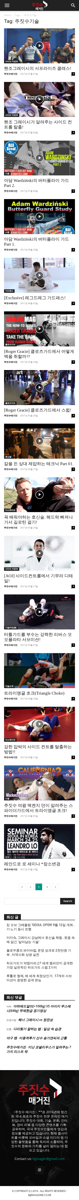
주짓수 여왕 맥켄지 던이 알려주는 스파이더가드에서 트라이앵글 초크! (38, 808)
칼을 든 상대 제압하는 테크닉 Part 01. (39, 463)
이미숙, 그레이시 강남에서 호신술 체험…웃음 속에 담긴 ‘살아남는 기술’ (40, 940)
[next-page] (55, 887)
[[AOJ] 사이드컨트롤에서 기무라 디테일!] (39, 553)
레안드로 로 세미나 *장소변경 (32, 864)
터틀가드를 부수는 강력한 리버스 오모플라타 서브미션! (38, 637)
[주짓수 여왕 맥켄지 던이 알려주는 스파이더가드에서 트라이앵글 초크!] (39, 782)
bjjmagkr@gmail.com (49, 1158)
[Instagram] (39, 1170)
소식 (7, 857)
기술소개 (9, 686)
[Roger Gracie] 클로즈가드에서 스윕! (37, 410)
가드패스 (9, 291)
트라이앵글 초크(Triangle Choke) (34, 693)
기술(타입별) (11, 627)
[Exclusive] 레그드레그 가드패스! (35, 297)
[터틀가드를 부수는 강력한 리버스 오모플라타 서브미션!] (39, 611)
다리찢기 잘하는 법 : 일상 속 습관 (37, 1029)
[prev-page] (22, 887)
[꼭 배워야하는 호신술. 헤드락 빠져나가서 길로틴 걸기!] (39, 494)
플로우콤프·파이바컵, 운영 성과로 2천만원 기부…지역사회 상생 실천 (38, 953)
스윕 (7, 173)
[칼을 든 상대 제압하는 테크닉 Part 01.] (39, 441)
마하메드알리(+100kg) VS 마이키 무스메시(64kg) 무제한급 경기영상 (38, 1008)
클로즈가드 (10, 344)
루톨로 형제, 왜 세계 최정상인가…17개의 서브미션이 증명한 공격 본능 (39, 978)
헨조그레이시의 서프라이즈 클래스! (37, 68)
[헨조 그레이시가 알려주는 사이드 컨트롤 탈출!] (39, 99)
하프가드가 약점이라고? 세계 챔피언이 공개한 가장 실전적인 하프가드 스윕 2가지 (39, 965)
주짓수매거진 (10, 74)
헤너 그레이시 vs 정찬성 (35, 1020)
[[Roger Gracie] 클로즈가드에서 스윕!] (39, 387)
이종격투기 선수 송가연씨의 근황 (43, 1038)
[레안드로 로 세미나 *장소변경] (39, 841)
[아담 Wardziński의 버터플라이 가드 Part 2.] (39, 158)
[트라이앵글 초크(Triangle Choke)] (39, 670)
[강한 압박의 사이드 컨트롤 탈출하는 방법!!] (39, 724)
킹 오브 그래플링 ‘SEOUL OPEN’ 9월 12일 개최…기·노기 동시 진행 (40, 927)
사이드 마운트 (11, 61)
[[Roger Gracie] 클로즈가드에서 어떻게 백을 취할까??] (39, 328)
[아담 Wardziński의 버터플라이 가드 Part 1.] (39, 216)
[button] (6, 5)
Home (7, 15)
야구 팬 (11, 1038)
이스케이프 (10, 510)
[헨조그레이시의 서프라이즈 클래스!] (39, 45)
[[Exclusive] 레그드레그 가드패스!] (39, 275)
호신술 (8, 457)
